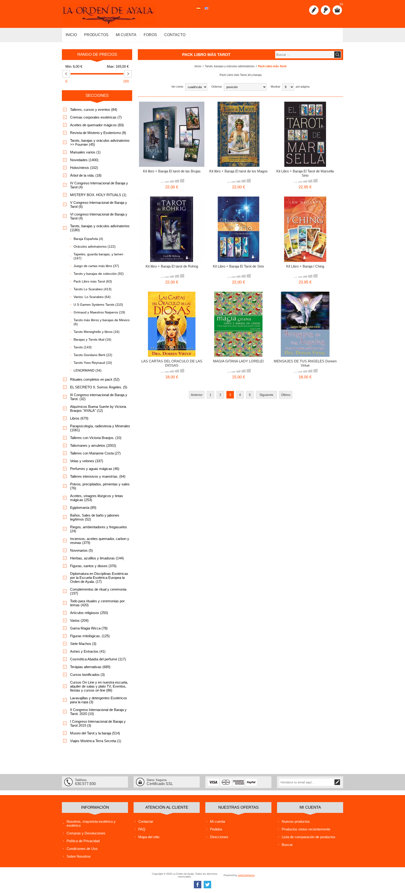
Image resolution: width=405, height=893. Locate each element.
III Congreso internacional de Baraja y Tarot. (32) (98, 397)
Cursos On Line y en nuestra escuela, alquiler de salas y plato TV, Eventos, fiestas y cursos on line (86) (99, 686)
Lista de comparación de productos (308, 837)
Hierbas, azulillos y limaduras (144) (97, 558)
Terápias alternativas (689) (90, 667)
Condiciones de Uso (82, 849)
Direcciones (219, 837)
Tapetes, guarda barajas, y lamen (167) (98, 256)
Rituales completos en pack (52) (95, 379)
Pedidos (216, 829)
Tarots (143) (83, 347)
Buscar (287, 845)
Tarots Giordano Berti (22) (93, 355)
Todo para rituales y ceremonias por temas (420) (97, 603)
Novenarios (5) (81, 550)
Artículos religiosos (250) (89, 613)
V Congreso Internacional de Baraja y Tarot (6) (98, 204)
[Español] (198, 11)
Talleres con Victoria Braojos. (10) (95, 438)
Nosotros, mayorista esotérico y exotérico (91, 823)
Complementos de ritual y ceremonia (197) (98, 591)
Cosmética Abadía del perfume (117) (98, 659)
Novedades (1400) (84, 160)
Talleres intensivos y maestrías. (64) (97, 476)
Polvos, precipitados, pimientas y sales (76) (100, 486)
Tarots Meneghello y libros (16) (97, 332)
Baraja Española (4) (88, 239)
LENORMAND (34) (87, 370)
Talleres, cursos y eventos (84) (93, 110)
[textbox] (304, 54)
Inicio (198, 66)
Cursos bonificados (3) (87, 675)
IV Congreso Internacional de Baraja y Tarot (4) (99, 185)
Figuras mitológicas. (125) (90, 636)
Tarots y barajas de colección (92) (99, 273)
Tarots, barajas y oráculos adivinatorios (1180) (100, 228)
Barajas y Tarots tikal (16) (92, 339)
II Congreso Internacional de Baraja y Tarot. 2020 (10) (98, 712)
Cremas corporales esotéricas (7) (96, 117)
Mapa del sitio (148, 837)
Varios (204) (79, 620)
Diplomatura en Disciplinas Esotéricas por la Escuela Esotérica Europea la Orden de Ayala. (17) (99, 578)
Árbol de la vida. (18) (85, 175)
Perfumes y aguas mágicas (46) (94, 469)
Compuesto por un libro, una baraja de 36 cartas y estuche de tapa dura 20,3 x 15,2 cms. (238, 316)
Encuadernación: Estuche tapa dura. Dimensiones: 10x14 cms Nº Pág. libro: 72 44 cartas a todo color (305, 318)
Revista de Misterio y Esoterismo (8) (98, 133)
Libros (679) (79, 418)
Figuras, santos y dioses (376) (93, 566)
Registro (314, 10)
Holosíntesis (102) (84, 168)
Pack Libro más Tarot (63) (93, 281)
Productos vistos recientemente (306, 829)
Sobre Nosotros (79, 856)
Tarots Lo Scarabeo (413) (93, 289)
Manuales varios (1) (85, 152)
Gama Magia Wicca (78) (89, 628)
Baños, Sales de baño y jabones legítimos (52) (94, 517)
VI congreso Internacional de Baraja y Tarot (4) (98, 216)
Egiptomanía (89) (83, 508)
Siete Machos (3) (83, 644)
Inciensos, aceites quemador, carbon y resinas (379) (99, 541)
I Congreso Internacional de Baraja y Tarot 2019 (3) (98, 723)
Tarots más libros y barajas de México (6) (102, 322)
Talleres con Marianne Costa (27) (95, 453)
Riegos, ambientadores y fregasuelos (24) (98, 529)
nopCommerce (246, 875)
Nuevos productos (296, 821)
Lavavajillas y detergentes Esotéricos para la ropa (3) (98, 700)
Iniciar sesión (325, 10)
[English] (206, 11)
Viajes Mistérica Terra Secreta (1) (95, 741)
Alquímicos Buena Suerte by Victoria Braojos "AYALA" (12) (98, 409)
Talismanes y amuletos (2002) (93, 445)
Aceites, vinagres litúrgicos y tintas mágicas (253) (96, 498)
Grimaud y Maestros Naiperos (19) (99, 312)
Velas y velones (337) (86, 461)
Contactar (145, 821)
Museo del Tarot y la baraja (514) (95, 733)
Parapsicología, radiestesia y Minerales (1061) (100, 428)
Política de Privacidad (83, 841)
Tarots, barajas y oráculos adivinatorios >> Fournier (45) (100, 142)
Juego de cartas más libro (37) (96, 266)
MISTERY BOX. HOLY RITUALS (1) (98, 195)
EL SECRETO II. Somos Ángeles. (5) (98, 387)
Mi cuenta (217, 821)
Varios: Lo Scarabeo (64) (92, 297)
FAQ (141, 829)
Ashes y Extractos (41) (87, 651)
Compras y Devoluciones (86, 833)
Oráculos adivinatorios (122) (95, 246)
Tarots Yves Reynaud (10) (93, 363)
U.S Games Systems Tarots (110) (98, 304)
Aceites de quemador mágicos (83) (97, 125)
